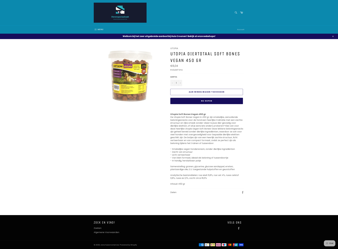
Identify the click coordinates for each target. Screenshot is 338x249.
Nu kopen (206, 101)
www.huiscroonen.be (110, 245)
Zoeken (97, 228)
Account (240, 29)
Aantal (173, 77)
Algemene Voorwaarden (106, 232)
